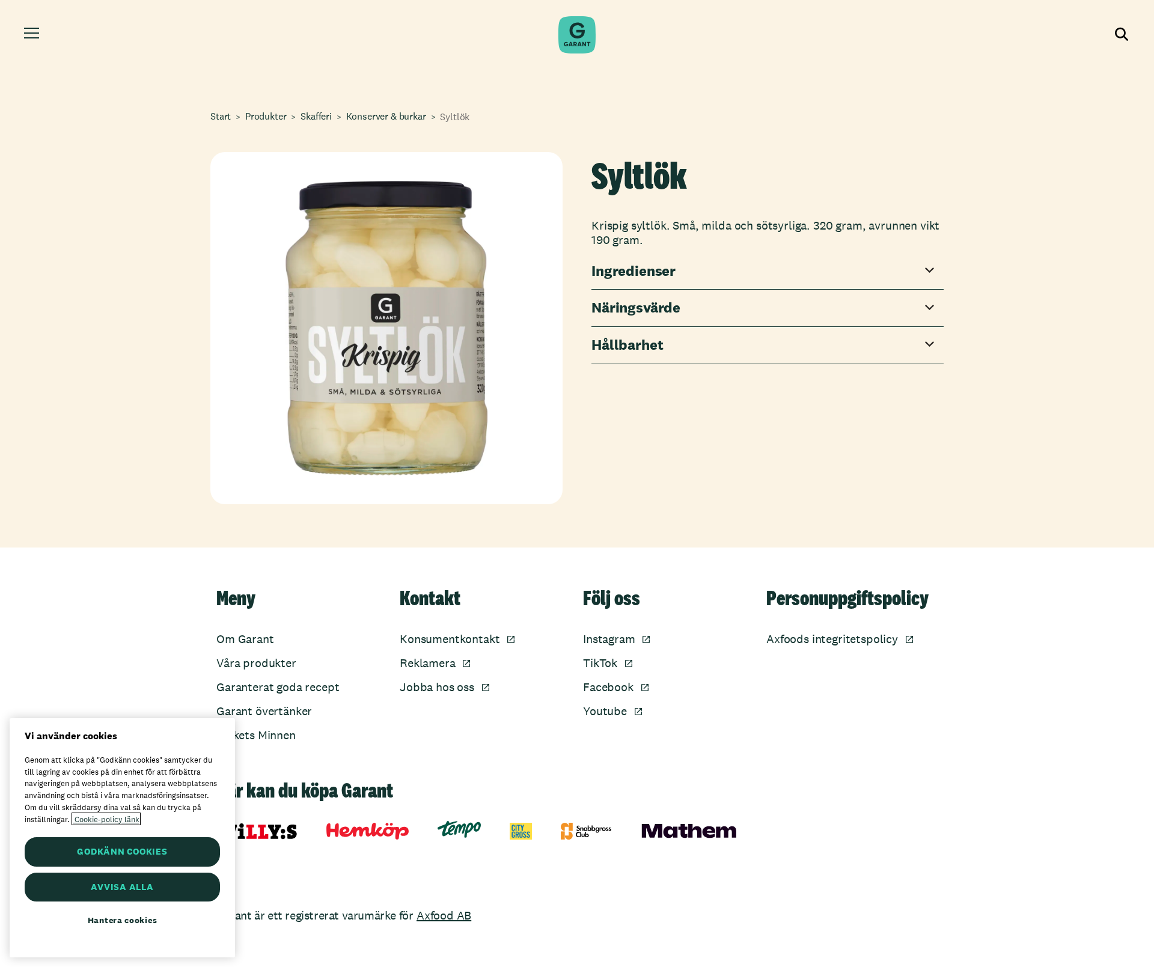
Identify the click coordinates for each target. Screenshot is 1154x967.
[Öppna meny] (33, 34)
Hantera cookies (122, 920)
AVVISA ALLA (122, 886)
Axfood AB (444, 915)
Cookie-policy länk (106, 819)
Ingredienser (633, 271)
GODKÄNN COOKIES (122, 851)
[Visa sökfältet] (1120, 34)
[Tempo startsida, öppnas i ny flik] (459, 829)
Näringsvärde (635, 308)
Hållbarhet (627, 345)
